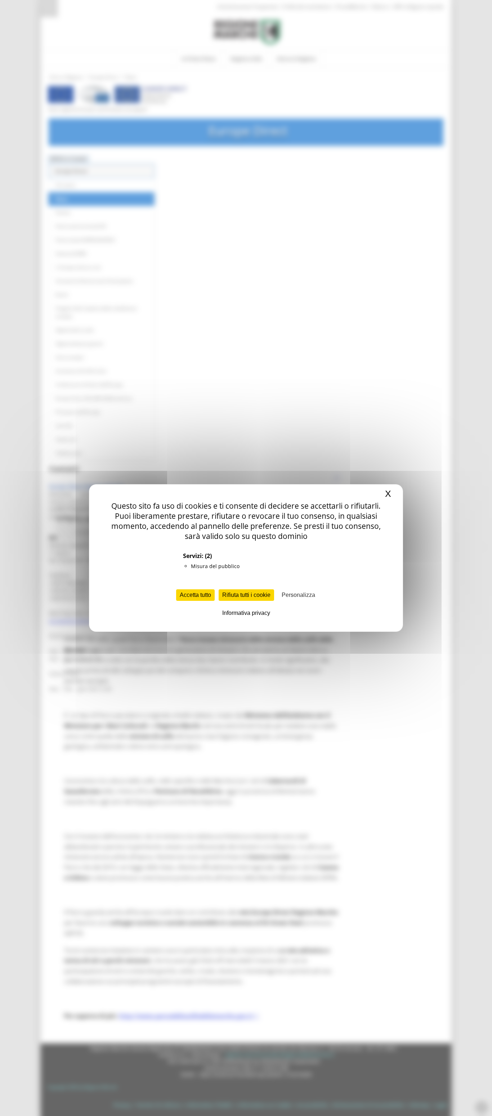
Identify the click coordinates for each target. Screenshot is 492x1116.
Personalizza (298, 595)
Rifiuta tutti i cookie (246, 595)
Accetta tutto (195, 595)
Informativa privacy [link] (246, 613)
